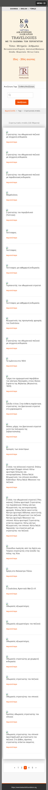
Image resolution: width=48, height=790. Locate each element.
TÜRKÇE (33, 9)
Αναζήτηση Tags (10, 87)
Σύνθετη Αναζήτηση (26, 87)
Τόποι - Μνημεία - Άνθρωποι (24, 45)
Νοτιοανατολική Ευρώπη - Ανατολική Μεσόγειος (24, 49)
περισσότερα (11, 142)
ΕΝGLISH (24, 9)
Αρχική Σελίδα (10, 111)
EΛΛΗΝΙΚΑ (14, 9)
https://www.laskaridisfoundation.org (24, 787)
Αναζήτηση (21, 102)
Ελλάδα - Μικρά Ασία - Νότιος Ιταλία (24, 52)
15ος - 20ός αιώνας (24, 59)
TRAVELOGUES (24, 37)
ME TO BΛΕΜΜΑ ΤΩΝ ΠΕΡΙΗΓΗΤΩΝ (24, 41)
